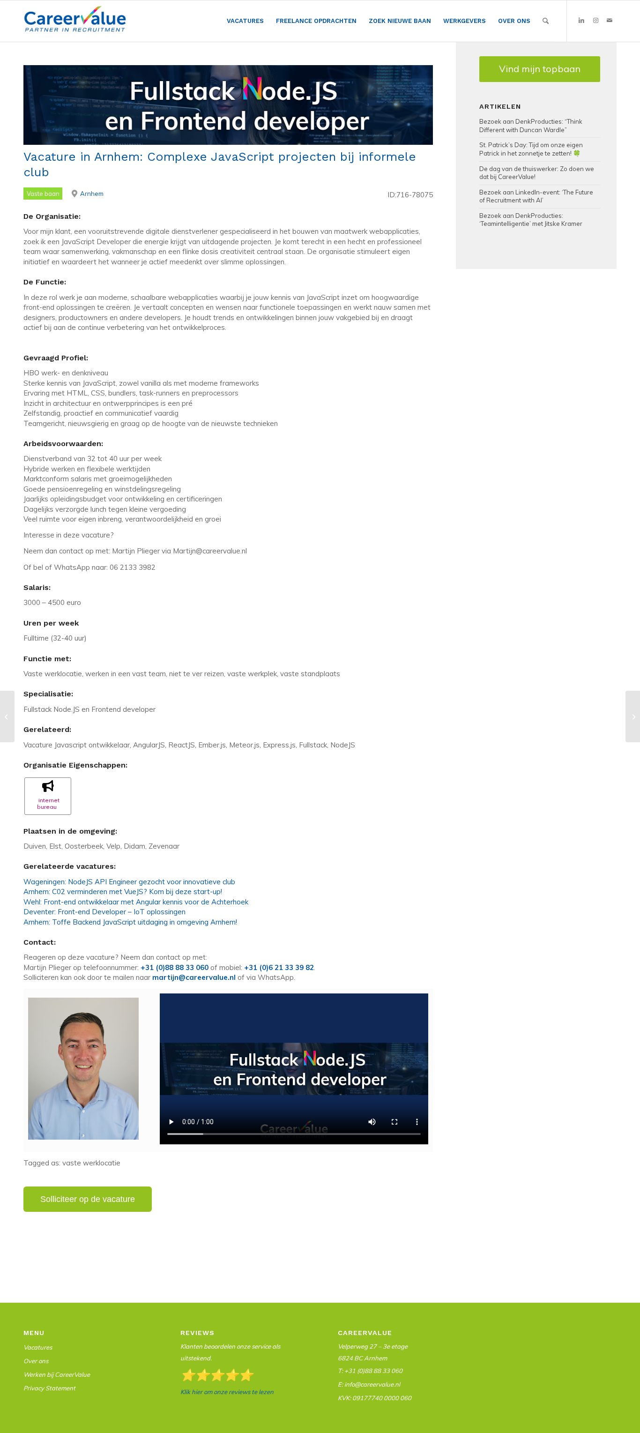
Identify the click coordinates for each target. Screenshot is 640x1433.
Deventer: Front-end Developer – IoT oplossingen (104, 911)
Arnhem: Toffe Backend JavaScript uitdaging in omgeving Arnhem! (130, 922)
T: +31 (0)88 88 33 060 (370, 1370)
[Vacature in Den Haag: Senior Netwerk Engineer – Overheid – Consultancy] (7, 716)
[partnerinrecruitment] (75, 23)
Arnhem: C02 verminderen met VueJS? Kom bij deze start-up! (122, 891)
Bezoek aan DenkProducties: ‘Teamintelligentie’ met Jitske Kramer (530, 220)
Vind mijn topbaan (539, 69)
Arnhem (92, 193)
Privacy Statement (49, 1388)
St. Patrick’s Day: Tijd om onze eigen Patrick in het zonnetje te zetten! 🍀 (531, 149)
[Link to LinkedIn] (581, 21)
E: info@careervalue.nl (369, 1384)
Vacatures (37, 1347)
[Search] (545, 21)
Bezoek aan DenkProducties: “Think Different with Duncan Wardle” (530, 126)
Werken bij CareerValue (56, 1374)
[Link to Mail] (610, 21)
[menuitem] (245, 21)
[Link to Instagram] (595, 21)
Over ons (35, 1361)
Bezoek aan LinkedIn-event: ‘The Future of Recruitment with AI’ (536, 196)
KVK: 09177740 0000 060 (374, 1398)
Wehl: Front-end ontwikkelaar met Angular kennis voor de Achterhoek (135, 901)
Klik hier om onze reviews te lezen (227, 1392)
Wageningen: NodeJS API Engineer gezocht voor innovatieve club (129, 881)
